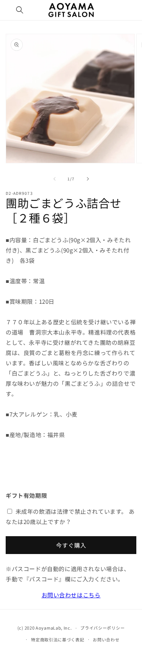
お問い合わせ (106, 639)
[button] (19, 10)
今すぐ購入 (71, 545)
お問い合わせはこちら (71, 595)
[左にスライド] (54, 178)
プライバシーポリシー (102, 628)
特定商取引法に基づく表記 (57, 639)
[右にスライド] (88, 178)
